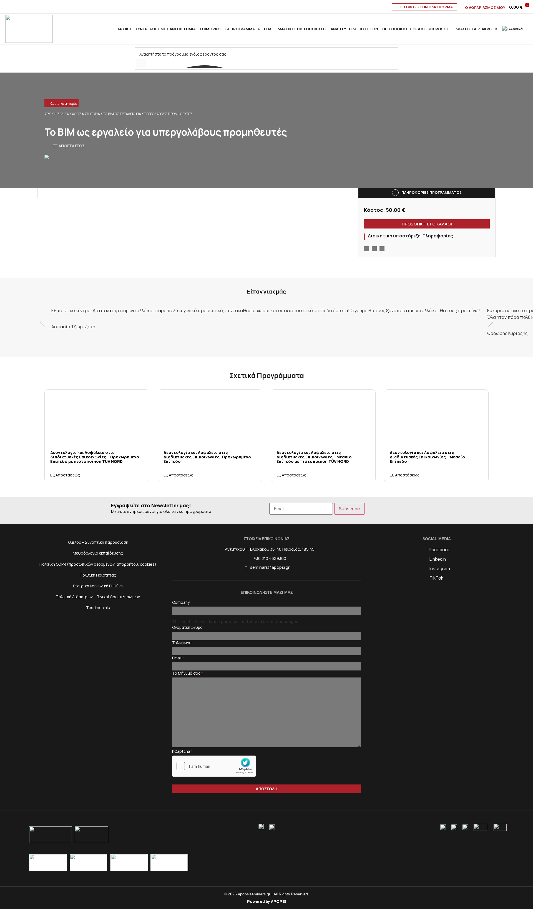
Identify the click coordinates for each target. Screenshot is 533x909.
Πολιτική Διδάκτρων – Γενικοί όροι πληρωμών (98, 596)
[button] (48, 103)
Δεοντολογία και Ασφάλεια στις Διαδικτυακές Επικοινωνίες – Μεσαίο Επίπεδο (427, 457)
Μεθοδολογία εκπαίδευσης (98, 553)
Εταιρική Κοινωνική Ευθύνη (98, 585)
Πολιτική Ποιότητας (98, 575)
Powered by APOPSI (266, 901)
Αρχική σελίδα (56, 113)
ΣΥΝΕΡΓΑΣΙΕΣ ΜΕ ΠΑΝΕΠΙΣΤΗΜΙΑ (165, 28)
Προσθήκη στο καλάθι (427, 224)
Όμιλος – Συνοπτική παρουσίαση (98, 542)
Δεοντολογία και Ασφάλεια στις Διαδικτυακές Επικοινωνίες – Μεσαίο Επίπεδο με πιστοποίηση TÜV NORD (314, 457)
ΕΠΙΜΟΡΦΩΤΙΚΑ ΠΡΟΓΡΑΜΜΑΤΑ (230, 28)
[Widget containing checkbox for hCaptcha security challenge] (214, 766)
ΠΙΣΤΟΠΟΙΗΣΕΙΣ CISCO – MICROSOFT (416, 28)
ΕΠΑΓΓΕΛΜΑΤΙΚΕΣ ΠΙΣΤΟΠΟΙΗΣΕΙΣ (295, 28)
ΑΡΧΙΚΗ (124, 28)
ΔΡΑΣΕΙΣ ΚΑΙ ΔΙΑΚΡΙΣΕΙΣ (477, 28)
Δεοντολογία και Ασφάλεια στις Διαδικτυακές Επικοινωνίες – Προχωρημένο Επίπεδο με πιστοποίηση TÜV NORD (94, 457)
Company (181, 602)
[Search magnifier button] (141, 63)
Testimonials (98, 607)
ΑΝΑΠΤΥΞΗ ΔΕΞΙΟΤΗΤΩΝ (354, 28)
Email (178, 658)
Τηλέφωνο (182, 643)
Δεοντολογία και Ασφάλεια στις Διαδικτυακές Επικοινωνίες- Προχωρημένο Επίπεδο (207, 457)
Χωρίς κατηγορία (63, 103)
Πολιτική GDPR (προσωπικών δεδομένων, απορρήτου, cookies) (97, 564)
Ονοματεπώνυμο (188, 627)
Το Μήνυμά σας (187, 673)
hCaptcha (182, 751)
